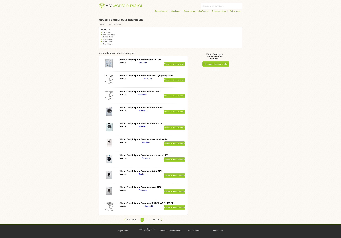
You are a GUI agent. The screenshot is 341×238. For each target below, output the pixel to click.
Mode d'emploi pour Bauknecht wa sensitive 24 (143, 139)
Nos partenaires (219, 11)
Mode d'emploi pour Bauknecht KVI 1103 (140, 60)
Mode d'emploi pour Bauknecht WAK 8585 (141, 107)
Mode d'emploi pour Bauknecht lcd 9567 (140, 91)
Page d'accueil (161, 11)
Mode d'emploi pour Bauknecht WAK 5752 (141, 171)
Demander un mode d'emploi (196, 11)
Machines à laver (109, 35)
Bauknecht (143, 63)
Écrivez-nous (235, 11)
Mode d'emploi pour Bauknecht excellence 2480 (144, 155)
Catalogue (175, 11)
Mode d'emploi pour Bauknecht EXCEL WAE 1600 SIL (147, 203)
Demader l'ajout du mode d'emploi (216, 65)
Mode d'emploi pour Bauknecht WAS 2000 (141, 123)
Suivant (156, 219)
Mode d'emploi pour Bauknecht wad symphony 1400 (146, 76)
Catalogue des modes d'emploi (147, 230)
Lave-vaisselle (108, 39)
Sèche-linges (107, 41)
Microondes (107, 32)
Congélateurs (107, 44)
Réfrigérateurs (108, 37)
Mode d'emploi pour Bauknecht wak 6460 (140, 187)
